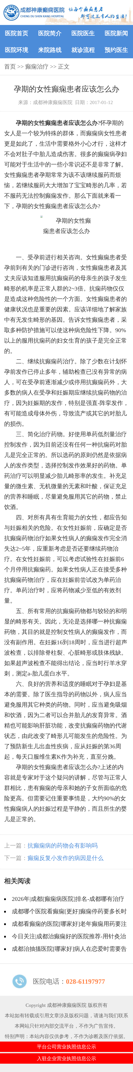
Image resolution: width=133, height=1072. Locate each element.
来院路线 (50, 50)
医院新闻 (116, 33)
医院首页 (16, 33)
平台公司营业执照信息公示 (66, 1047)
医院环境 (16, 50)
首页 (10, 66)
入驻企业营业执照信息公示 (66, 1058)
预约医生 (116, 50)
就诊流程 (83, 50)
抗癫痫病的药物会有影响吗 (63, 845)
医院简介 (50, 33)
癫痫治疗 (37, 66)
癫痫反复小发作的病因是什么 (66, 858)
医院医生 (83, 33)
